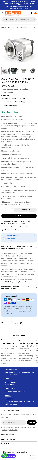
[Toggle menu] (2, 13)
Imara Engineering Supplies (17, 89)
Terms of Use (26, 427)
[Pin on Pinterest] (21, 323)
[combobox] (19, 19)
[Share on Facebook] (10, 323)
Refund (34, 427)
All (9, 27)
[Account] (32, 13)
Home (3, 27)
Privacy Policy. (13, 430)
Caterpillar (11, 92)
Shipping (4, 98)
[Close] (34, 235)
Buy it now (19, 216)
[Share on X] (15, 323)
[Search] (34, 19)
